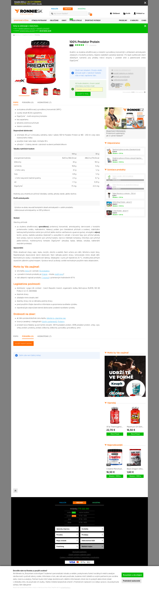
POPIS (15, 102)
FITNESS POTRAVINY (39, 20)
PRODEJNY (123, 20)
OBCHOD (68, 9)
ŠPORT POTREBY (93, 20)
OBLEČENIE (54, 20)
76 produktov (44, 271)
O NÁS (144, 20)
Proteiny (37, 35)
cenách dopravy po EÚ (27, 28)
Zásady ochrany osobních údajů (79, 554)
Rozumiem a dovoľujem (132, 575)
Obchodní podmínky (79, 552)
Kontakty (85, 529)
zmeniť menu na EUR (27, 31)
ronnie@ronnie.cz (65, 587)
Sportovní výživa (28, 35)
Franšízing (60, 546)
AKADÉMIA (82, 9)
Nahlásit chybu (87, 546)
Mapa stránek (61, 541)
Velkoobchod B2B (88, 541)
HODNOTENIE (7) (44, 102)
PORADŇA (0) (28, 102)
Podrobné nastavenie (131, 581)
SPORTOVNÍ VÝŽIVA (21, 20)
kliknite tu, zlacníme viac (56, 318)
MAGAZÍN (54, 9)
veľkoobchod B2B (120, 80)
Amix (71, 45)
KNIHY (64, 20)
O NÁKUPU (134, 20)
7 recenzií (45, 278)
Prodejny (85, 535)
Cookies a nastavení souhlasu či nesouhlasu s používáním (79, 557)
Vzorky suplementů (49, 321)
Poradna (59, 535)
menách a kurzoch (43, 28)
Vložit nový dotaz (23, 343)
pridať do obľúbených (122, 70)
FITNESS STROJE (76, 19)
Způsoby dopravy (62, 529)
